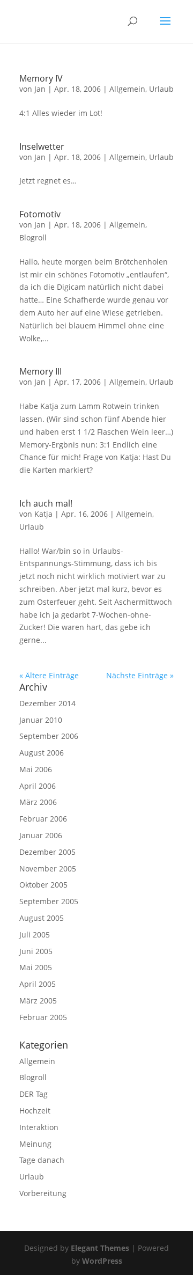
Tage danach (41, 1160)
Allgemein (127, 89)
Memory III (40, 371)
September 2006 (48, 736)
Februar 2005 (43, 1017)
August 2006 (41, 753)
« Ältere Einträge (49, 675)
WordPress (102, 1261)
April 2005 (37, 984)
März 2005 (38, 1000)
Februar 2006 (43, 819)
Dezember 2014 (47, 703)
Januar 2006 (40, 835)
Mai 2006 (35, 769)
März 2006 (38, 802)
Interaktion (38, 1127)
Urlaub (161, 89)
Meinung (35, 1144)
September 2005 (48, 901)
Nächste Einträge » (140, 675)
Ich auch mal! (45, 503)
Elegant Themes (100, 1248)
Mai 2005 (35, 967)
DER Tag (33, 1094)
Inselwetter (41, 146)
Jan (40, 89)
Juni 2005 (36, 951)
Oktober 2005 (43, 885)
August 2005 (41, 918)
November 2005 (47, 868)
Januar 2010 (40, 720)
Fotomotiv (40, 214)
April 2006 (37, 786)
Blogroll (33, 237)
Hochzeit (34, 1110)
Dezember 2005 (47, 852)
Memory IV (41, 78)
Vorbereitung (42, 1193)
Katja (43, 514)
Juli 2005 (34, 934)
